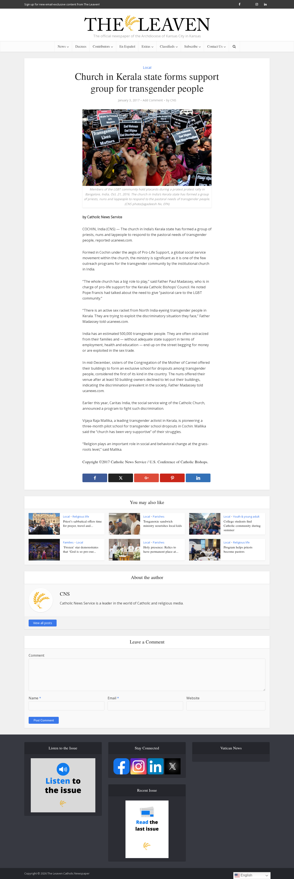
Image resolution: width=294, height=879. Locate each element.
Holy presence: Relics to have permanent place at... (160, 549)
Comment (36, 655)
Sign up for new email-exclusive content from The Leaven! (62, 4)
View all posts (42, 623)
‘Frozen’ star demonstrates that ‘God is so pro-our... (80, 549)
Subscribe (191, 46)
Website (193, 698)
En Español (127, 46)
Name (35, 698)
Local (147, 67)
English (246, 875)
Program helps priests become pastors (238, 549)
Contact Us (215, 46)
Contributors (101, 46)
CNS (173, 100)
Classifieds (167, 46)
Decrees (80, 46)
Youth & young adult (246, 516)
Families (68, 542)
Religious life (81, 516)
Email (113, 698)
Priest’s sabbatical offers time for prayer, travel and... (82, 523)
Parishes (158, 516)
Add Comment (153, 100)
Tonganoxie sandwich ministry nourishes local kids (162, 523)
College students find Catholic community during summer (242, 525)
